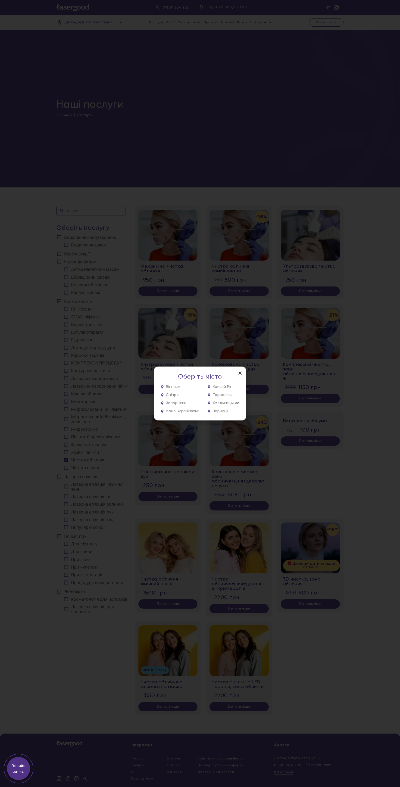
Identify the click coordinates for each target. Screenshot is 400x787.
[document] (200, 393)
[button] (240, 373)
